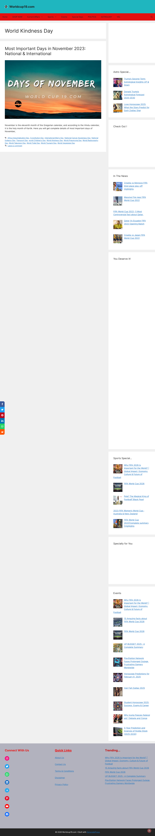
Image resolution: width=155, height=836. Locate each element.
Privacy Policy (61, 784)
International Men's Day (54, 138)
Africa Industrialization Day (18, 138)
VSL (118, 17)
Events (64, 17)
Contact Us (60, 764)
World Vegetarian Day (66, 143)
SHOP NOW (17, 17)
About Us (59, 757)
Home (5, 17)
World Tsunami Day (49, 143)
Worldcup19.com (22, 6)
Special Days (77, 17)
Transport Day (22, 140)
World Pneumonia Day (73, 140)
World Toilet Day (33, 143)
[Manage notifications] (149, 831)
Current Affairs (33, 17)
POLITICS (92, 17)
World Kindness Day (55, 140)
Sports (51, 17)
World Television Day (17, 143)
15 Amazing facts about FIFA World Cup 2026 (127, 768)
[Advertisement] (131, 43)
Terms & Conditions (64, 771)
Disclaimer (60, 778)
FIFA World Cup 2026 (115, 772)
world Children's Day (37, 140)
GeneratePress (93, 832)
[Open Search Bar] (151, 17)
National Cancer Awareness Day (78, 138)
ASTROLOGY (106, 17)
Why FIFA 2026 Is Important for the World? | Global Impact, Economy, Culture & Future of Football (126, 760)
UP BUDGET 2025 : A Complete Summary (125, 776)
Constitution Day (37, 138)
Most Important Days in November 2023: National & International (45, 51)
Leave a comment (15, 146)
